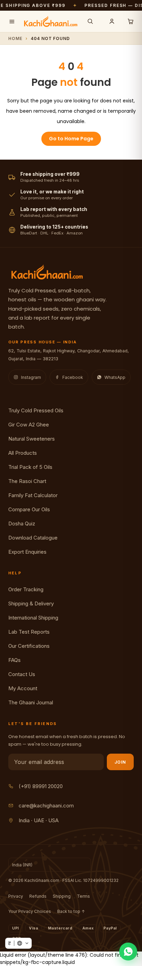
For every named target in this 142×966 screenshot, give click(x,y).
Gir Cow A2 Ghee (28, 424)
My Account (22, 688)
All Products (22, 453)
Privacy (15, 896)
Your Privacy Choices (29, 911)
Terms (83, 896)
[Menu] (12, 21)
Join (120, 762)
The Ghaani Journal (30, 702)
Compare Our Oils (29, 509)
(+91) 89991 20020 (41, 786)
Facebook (72, 377)
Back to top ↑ (71, 911)
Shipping (62, 896)
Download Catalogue (33, 537)
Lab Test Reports (29, 631)
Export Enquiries (27, 552)
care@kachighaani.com (46, 805)
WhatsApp (114, 377)
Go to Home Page (71, 138)
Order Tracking (25, 589)
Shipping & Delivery (31, 603)
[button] (18, 943)
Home (15, 38)
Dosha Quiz (21, 523)
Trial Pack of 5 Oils (30, 467)
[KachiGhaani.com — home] (50, 21)
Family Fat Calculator (33, 495)
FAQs (14, 660)
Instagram (31, 377)
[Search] (90, 21)
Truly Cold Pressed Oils (35, 410)
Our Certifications (29, 646)
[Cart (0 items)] (130, 21)
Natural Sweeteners (31, 438)
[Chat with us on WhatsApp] (128, 951)
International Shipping (33, 617)
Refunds (38, 896)
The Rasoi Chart (27, 481)
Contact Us (21, 674)
